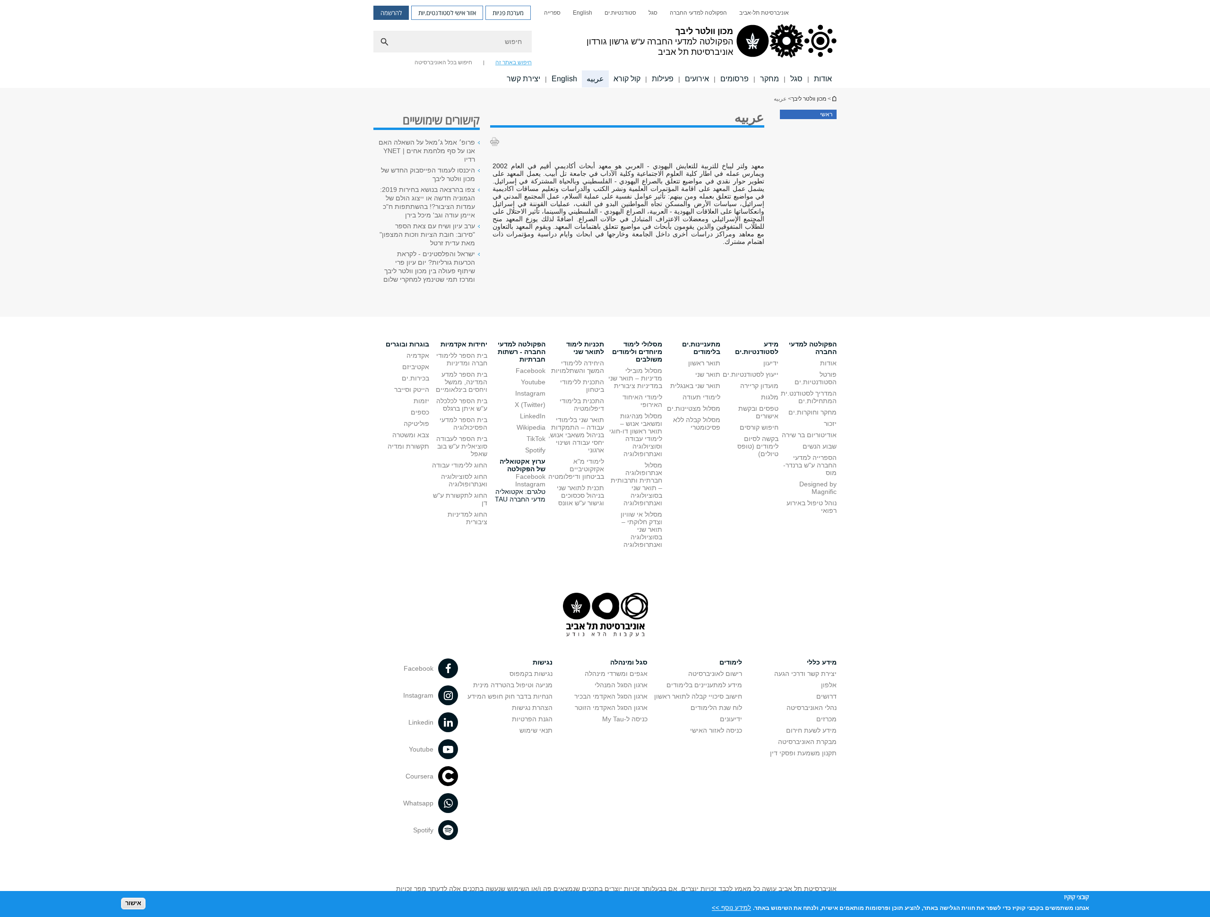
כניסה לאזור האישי (716, 730)
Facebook (530, 370)
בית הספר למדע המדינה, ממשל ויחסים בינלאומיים (461, 382)
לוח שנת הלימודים (716, 707)
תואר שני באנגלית (695, 385)
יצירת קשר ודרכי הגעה (805, 673)
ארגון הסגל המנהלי (621, 685)
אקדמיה (417, 355)
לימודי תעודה (701, 397)
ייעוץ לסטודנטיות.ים (750, 374)
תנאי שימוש (536, 730)
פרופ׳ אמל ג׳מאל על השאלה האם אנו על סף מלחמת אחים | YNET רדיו (427, 150)
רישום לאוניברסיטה (715, 673)
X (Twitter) (530, 404)
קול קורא (627, 79)
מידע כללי (822, 662)
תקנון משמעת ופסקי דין (803, 753)
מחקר (769, 79)
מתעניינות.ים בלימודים (701, 347)
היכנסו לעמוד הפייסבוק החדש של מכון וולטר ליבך (428, 174)
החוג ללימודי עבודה (459, 465)
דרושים (826, 696)
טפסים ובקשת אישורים (758, 412)
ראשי (826, 114)
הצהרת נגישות (532, 707)
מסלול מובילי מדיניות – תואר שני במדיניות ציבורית (635, 378)
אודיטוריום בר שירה (809, 435)
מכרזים (826, 719)
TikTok (536, 438)
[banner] (605, 44)
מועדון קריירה (759, 385)
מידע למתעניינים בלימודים (704, 685)
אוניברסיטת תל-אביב (764, 12)
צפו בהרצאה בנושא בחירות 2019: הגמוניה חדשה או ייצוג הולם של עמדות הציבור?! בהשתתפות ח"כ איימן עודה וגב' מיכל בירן (427, 202)
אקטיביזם (415, 367)
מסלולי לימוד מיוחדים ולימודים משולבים (637, 351)
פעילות (663, 79)
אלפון (829, 685)
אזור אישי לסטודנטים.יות (447, 13)
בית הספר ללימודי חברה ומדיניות (461, 359)
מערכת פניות (508, 13)
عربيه (595, 79)
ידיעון (770, 363)
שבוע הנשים (820, 446)
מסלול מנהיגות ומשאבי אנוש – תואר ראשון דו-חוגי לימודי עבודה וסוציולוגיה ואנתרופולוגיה (635, 435)
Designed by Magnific (818, 487)
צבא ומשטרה (410, 435)
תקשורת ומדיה (408, 446)
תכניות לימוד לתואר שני (585, 347)
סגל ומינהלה (629, 662)
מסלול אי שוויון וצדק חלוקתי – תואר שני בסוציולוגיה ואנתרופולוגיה (641, 529)
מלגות (769, 397)
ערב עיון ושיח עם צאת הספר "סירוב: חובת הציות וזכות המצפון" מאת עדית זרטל (427, 234)
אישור (133, 903)
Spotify (535, 450)
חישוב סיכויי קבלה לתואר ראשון (698, 696)
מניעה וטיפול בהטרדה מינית (513, 685)
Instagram (530, 393)
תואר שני (707, 374)
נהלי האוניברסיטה (811, 707)
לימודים (730, 662)
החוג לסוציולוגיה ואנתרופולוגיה (464, 480)
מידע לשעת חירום (811, 730)
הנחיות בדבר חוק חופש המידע (510, 696)
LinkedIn (532, 416)
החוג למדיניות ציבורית (467, 518)
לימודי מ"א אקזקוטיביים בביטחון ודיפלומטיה (576, 469)
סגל (652, 12)
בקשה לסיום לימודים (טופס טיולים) (757, 446)
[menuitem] (764, 12)
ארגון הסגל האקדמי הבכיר (611, 696)
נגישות (543, 662)
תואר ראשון (704, 363)
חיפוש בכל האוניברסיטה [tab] (443, 62)
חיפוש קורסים (759, 427)
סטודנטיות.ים (620, 12)
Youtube (533, 382)
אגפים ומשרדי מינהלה (616, 673)
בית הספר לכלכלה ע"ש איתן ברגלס (461, 404)
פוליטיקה (416, 423)
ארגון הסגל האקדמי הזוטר (611, 707)
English (582, 12)
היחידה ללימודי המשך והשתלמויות (577, 366)
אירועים (697, 79)
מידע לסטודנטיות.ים (756, 347)
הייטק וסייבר (411, 389)
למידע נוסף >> (731, 907)
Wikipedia (531, 427)
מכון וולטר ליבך (833, 98)
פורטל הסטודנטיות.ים (816, 378)
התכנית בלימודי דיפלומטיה (582, 404)
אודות (823, 79)
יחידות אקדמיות (464, 344)
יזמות (421, 401)
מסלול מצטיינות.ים (693, 408)
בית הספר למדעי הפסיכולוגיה (463, 423)
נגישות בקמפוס (531, 673)
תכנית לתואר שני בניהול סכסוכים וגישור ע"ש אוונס (580, 495)
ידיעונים (731, 719)
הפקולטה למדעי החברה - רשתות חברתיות (521, 351)
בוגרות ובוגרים (407, 344)
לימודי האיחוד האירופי (642, 400)
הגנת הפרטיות (532, 719)
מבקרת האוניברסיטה (807, 741)
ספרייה (552, 12)
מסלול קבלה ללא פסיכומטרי (696, 423)
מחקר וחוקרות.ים (812, 412)
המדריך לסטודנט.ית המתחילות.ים (809, 397)
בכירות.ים (415, 378)
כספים (420, 412)
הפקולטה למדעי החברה (698, 12)
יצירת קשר (523, 79)
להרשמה (391, 13)
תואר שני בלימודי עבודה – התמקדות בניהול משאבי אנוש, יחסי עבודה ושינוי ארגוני (576, 435)
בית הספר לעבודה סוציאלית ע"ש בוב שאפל (461, 446)
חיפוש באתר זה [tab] (513, 62)
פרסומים (734, 79)
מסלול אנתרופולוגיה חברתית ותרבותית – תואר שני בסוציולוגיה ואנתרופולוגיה (636, 484)
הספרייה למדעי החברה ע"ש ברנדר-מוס (810, 465)
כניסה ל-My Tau (625, 719)
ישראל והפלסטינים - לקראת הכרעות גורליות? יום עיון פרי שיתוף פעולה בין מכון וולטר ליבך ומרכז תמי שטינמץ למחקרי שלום (429, 266)
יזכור (830, 423)
